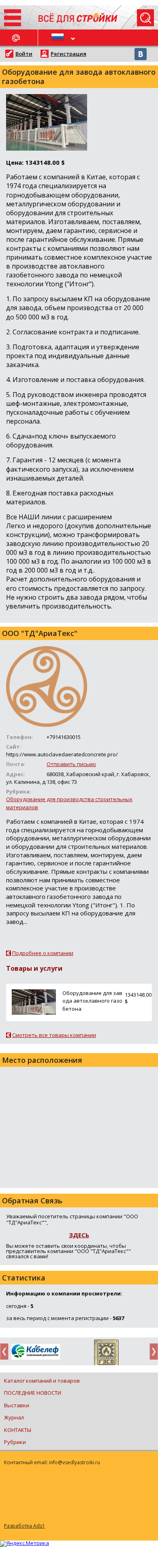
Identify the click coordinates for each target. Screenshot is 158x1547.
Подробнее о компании (42, 953)
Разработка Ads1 (24, 1525)
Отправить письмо (71, 764)
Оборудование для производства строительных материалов (69, 803)
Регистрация (68, 53)
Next (151, 1351)
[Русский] (58, 37)
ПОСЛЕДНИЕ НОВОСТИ (32, 1392)
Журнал (14, 1417)
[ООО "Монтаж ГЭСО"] (106, 1354)
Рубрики (15, 1442)
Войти (23, 53)
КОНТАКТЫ (17, 1430)
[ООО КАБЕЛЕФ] (35, 1352)
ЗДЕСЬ (79, 1235)
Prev (6, 1351)
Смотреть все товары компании (54, 1035)
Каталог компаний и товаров (42, 1380)
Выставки (16, 1405)
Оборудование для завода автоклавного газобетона (92, 1000)
